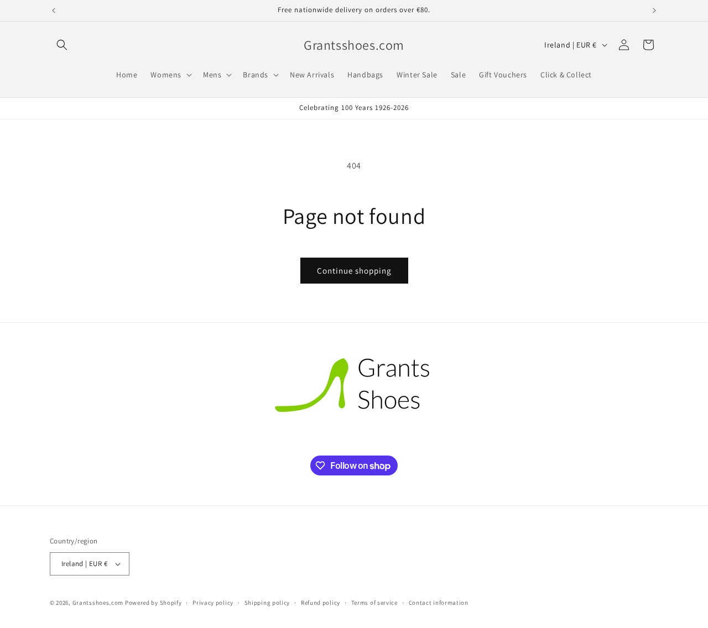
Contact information (438, 602)
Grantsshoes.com (98, 602)
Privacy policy (212, 602)
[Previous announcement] (53, 10)
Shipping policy (267, 602)
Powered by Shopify (153, 602)
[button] (62, 45)
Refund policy (320, 602)
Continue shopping (354, 270)
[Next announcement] (654, 10)
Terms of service (374, 602)
